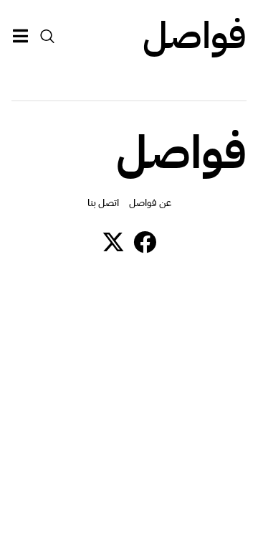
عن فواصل (150, 202)
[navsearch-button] (47, 36)
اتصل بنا (103, 202)
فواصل (195, 36)
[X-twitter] (113, 241)
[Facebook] (144, 241)
